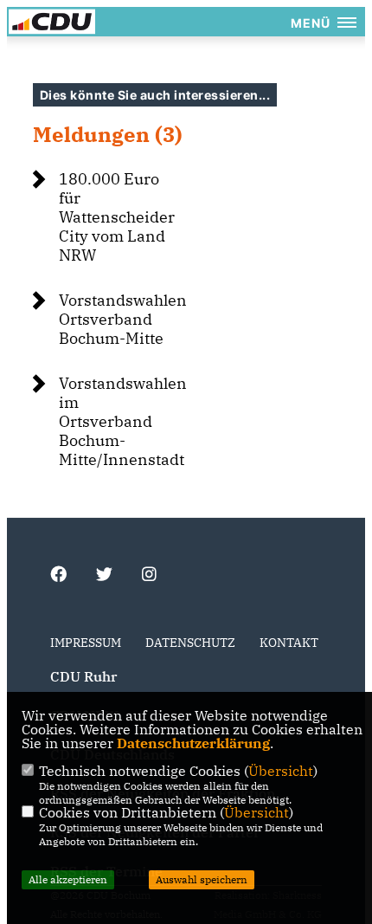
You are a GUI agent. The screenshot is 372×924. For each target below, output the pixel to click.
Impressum (85, 642)
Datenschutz (190, 642)
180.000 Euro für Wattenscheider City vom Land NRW (117, 217)
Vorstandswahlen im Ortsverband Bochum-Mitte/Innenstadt (123, 421)
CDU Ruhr (83, 676)
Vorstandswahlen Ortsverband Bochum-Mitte (123, 319)
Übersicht (280, 770)
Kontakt (289, 642)
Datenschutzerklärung (193, 743)
